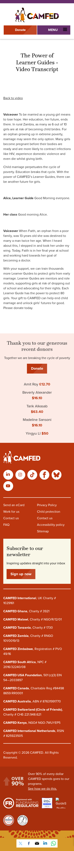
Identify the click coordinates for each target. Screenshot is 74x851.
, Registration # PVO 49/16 (32, 651)
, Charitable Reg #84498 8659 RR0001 (33, 690)
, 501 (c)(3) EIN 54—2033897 (32, 677)
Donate (20, 30)
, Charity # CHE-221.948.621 (33, 712)
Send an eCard (13, 505)
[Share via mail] (37, 843)
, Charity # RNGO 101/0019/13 (28, 638)
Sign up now (20, 574)
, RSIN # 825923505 (33, 733)
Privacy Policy (47, 505)
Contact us (11, 518)
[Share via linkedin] (45, 843)
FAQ (6, 525)
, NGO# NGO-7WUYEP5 (31, 723)
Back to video (13, 98)
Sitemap (43, 531)
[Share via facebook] (29, 843)
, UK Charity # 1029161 (29, 600)
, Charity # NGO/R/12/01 (32, 619)
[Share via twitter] (20, 843)
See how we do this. (42, 789)
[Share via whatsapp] (53, 843)
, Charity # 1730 (28, 628)
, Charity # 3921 (26, 611)
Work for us (11, 512)
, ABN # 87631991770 (32, 701)
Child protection (48, 512)
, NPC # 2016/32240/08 (24, 664)
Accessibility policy (51, 525)
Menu (53, 30)
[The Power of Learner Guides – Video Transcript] (37, 15)
